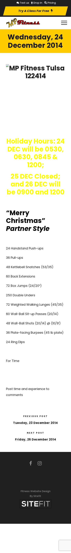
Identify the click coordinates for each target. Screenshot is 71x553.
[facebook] (30, 463)
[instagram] (40, 463)
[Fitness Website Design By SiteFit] (35, 503)
